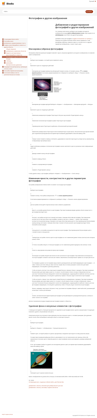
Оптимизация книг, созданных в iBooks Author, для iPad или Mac (46, 382)
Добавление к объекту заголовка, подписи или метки (43, 387)
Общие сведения (11, 49)
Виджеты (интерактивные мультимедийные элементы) (14, 54)
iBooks (10, 3)
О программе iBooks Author (11, 39)
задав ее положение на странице (82, 38)
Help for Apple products (7, 414)
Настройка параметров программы (13, 70)
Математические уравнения (14, 65)
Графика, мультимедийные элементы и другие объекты (15, 46)
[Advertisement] (41, 34)
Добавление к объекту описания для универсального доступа (46, 385)
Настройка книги (8, 41)
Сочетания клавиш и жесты (11, 72)
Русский (91, 1)
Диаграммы (9, 63)
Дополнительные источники (12, 74)
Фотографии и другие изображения (16, 57)
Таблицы (8, 61)
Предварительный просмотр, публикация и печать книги (15, 68)
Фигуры (8, 59)
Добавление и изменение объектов (16, 51)
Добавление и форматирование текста (15, 43)
